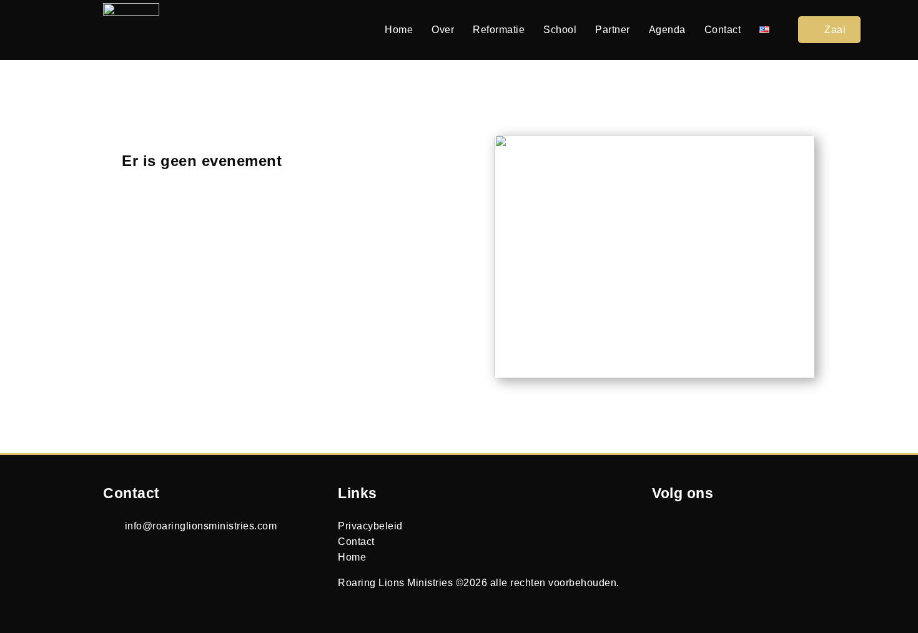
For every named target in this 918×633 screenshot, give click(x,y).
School (559, 29)
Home (399, 29)
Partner (612, 29)
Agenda (667, 29)
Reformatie (499, 29)
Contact (722, 29)
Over (443, 29)
